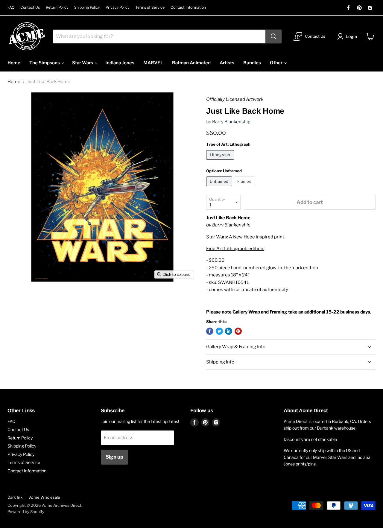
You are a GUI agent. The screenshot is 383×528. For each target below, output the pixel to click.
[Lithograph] (220, 161)
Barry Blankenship (231, 121)
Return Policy (57, 7)
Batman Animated (191, 63)
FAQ (10, 7)
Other (276, 63)
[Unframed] (220, 187)
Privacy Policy (117, 7)
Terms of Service (150, 7)
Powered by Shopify (25, 511)
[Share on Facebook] (209, 331)
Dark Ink (14, 497)
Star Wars (83, 63)
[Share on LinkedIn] (228, 331)
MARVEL (153, 63)
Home (13, 63)
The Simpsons (45, 63)
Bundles (252, 63)
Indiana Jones (119, 63)
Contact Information (188, 7)
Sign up (114, 457)
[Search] (273, 36)
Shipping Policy (87, 7)
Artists (227, 63)
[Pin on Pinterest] (238, 331)
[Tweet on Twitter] (219, 331)
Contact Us (30, 7)
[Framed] (245, 187)
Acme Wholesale (44, 497)
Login (351, 36)
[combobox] (159, 36)
